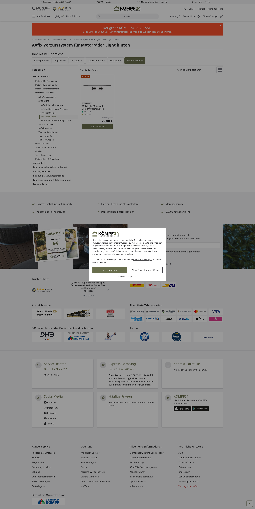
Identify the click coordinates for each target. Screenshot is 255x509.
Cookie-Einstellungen (142, 259)
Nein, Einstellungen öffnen (145, 270)
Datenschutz (122, 276)
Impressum (132, 276)
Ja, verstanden (110, 270)
